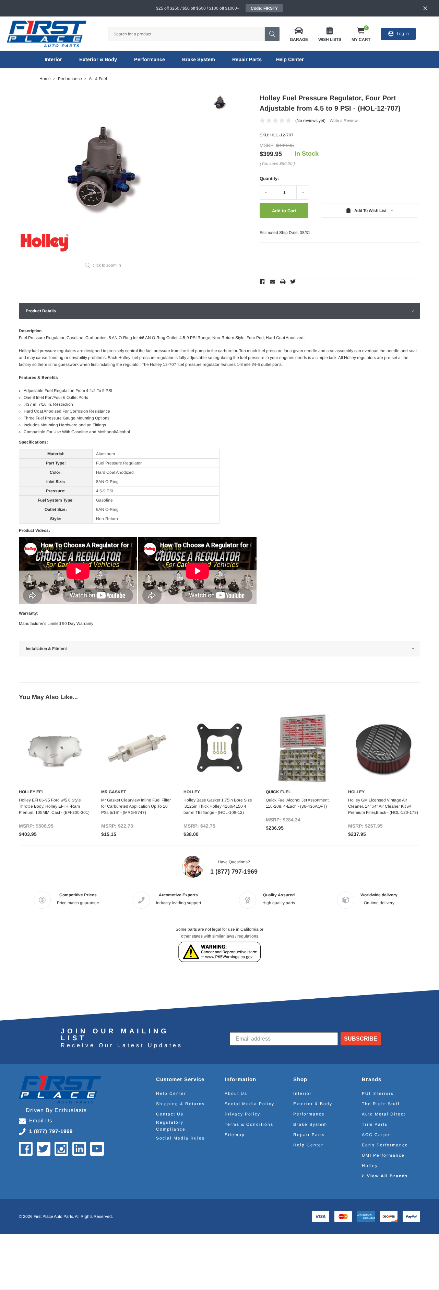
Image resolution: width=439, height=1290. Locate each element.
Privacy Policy (242, 1114)
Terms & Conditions (249, 1124)
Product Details (41, 311)
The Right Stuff (381, 1103)
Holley (370, 1165)
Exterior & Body (98, 59)
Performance (149, 59)
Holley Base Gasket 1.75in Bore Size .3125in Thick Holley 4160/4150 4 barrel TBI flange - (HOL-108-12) (217, 806)
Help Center (171, 1093)
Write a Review (344, 120)
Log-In (403, 33)
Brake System (198, 59)
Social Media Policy (249, 1103)
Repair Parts (247, 59)
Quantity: (269, 178)
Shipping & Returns (180, 1103)
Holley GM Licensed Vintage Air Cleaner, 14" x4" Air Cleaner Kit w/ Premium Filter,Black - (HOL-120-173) (383, 806)
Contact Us (169, 1114)
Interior (53, 59)
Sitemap (235, 1134)
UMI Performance (383, 1155)
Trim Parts (375, 1124)
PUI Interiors (378, 1093)
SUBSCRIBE (360, 1039)
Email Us (40, 1120)
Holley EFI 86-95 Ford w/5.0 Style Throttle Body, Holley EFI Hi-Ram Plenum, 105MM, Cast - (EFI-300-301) (54, 806)
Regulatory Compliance (171, 1126)
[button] (299, 34)
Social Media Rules (180, 1138)
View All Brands (387, 1176)
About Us (236, 1093)
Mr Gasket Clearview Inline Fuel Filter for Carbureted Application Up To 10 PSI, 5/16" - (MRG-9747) (136, 806)
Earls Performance (385, 1145)
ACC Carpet (376, 1134)
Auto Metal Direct (383, 1114)
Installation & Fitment (46, 648)
